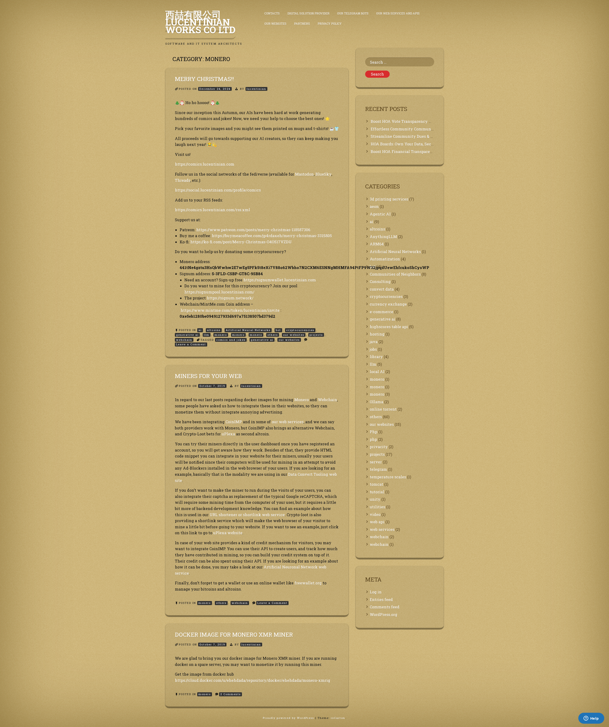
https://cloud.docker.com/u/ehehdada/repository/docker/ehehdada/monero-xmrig (252, 680)
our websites (293, 335)
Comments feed (384, 606)
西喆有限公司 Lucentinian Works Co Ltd (200, 22)
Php (373, 431)
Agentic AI (380, 214)
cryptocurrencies (300, 330)
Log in (376, 591)
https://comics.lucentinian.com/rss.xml (212, 209)
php (373, 439)
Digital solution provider (308, 13)
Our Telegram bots (352, 13)
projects (316, 335)
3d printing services (389, 199)
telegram (378, 469)
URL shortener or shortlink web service (247, 514)
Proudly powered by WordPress (289, 718)
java (374, 341)
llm (206, 335)
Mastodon (304, 174)
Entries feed (381, 599)
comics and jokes (231, 340)
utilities (377, 506)
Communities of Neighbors (395, 274)
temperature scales (388, 476)
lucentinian (256, 89)
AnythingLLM (383, 236)
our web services (288, 421)
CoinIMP (234, 421)
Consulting (380, 281)
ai (200, 330)
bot (278, 330)
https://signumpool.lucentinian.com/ (219, 291)
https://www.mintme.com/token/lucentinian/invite (230, 310)
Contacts (272, 13)
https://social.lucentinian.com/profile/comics (218, 190)
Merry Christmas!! (204, 79)
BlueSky (323, 174)
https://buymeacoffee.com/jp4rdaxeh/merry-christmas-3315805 (272, 235)
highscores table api (389, 326)
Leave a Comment (191, 344)
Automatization (385, 258)
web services (382, 529)
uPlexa (228, 433)
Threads (182, 180)
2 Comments (231, 694)
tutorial (377, 491)
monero (221, 335)
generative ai (187, 335)
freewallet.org (308, 582)
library (376, 356)
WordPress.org (383, 614)
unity (375, 499)
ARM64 (377, 243)
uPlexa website (227, 532)
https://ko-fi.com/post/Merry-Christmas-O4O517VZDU (241, 241)
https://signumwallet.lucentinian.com (279, 279)
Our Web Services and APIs (398, 13)
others (272, 335)
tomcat (376, 484)
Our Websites (275, 23)
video (375, 514)
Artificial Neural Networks (248, 330)
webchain (184, 340)
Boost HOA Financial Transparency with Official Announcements (433, 151)
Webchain (327, 399)
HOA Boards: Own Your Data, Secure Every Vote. (415, 143)
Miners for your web (208, 376)
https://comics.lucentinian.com (204, 164)
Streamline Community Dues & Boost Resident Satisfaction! (427, 136)
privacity (379, 446)
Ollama (376, 401)
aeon (374, 206)
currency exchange (388, 304)
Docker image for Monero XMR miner (234, 634)
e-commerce (381, 311)
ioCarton (338, 718)
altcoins (214, 330)
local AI (377, 371)
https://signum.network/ (230, 297)
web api (377, 521)
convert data (382, 289)
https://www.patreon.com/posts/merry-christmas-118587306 (253, 229)
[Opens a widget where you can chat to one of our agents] (591, 719)
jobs (373, 349)
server (376, 461)
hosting (377, 334)
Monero (301, 399)
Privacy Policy (330, 23)
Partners (302, 23)
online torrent (383, 409)
